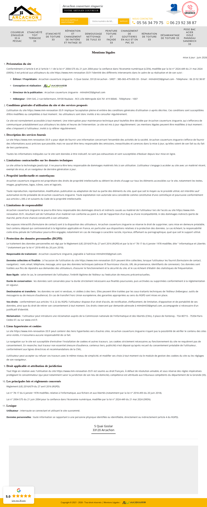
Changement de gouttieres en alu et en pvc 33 (129, 36)
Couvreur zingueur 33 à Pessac (17, 37)
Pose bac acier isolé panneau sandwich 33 (189, 37)
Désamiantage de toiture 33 (170, 37)
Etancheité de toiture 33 (53, 36)
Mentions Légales (112, 502)
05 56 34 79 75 (149, 23)
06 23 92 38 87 (183, 23)
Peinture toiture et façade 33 (111, 36)
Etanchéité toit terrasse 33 (34, 37)
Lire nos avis (19, 501)
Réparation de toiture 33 (149, 36)
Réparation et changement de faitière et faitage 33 (73, 36)
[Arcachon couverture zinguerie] (25, 12)
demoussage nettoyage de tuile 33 (93, 36)
